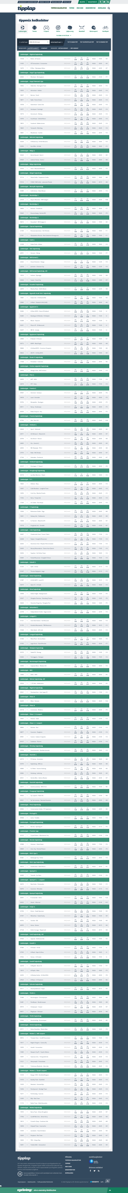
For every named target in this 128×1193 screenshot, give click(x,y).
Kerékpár (105, 31)
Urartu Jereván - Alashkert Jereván (40, 750)
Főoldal (68, 1157)
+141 (106, 902)
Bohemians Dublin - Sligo (37, 511)
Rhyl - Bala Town (35, 1098)
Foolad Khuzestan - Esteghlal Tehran (41, 558)
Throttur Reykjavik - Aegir (38, 571)
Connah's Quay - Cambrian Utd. (39, 1121)
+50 (106, 298)
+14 (106, 90)
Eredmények (70, 1170)
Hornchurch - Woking (36, 114)
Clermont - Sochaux (36, 393)
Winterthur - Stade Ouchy (38, 916)
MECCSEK (80, 8)
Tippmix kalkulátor (73, 1160)
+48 (106, 160)
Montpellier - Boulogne (37, 402)
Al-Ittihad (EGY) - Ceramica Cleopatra (41, 348)
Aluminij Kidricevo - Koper (38, 988)
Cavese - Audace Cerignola (38, 737)
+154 (106, 835)
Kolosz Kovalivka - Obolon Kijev (39, 1029)
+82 (106, 980)
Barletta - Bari (34, 727)
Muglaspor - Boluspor (37, 1011)
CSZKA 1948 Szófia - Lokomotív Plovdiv (41, 182)
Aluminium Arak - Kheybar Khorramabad (42, 544)
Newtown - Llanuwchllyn (37, 1084)
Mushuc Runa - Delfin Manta (38, 289)
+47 (106, 68)
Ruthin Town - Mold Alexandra (39, 1103)
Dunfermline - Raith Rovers (38, 866)
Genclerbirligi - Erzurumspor (38, 1020)
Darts (58, 31)
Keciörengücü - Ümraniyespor (39, 997)
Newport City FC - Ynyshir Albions (40, 1052)
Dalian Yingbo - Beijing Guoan (39, 593)
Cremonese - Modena (37, 710)
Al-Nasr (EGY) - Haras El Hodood (40, 311)
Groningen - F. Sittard (36, 466)
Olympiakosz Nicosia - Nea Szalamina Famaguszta (45, 235)
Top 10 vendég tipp (102, 42)
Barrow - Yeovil (35, 95)
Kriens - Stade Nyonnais (37, 911)
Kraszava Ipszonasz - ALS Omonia (40, 231)
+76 (106, 393)
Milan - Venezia (35, 701)
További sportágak (63, 35)
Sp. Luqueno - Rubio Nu (37, 795)
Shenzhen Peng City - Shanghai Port (40, 603)
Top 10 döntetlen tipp (87, 42)
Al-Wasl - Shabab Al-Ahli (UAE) (39, 302)
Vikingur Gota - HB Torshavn (38, 370)
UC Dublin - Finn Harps (37, 502)
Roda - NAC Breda (36, 453)
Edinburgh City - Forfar (37, 858)
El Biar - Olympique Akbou (38, 68)
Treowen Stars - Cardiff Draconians (40, 1038)
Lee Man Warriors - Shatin (38, 475)
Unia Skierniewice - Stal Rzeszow (40, 620)
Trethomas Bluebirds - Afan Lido (39, 1066)
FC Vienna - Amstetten (37, 759)
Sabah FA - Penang (36, 652)
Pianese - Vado (35, 718)
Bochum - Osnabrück (36, 208)
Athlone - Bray (34, 484)
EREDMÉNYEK (91, 8)
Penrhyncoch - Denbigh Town (39, 1089)
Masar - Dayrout (35, 320)
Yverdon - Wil (34, 920)
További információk (30, 1175)
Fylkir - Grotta (34, 566)
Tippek (67, 1163)
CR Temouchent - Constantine (39, 63)
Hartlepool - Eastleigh (37, 109)
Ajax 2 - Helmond (35, 429)
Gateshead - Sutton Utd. (37, 104)
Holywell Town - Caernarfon (38, 1126)
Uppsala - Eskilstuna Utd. (37, 939)
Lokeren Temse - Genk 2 (37, 160)
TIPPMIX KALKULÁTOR (59, 8)
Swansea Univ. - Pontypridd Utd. (39, 1057)
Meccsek (68, 1166)
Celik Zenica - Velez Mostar (38, 191)
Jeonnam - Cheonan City (37, 266)
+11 (106, 231)
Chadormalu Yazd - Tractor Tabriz (40, 534)
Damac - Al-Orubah (36, 957)
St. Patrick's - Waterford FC (38, 521)
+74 (106, 844)
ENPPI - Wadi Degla (36, 343)
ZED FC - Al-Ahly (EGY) (37, 353)
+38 (106, 275)
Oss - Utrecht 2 (35, 443)
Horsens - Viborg (35, 253)
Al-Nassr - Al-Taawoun (37, 980)
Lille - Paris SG (34, 420)
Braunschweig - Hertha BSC (38, 213)
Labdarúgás (23, 31)
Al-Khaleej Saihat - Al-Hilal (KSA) (39, 975)
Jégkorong (70, 31)
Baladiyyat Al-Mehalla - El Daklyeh (40, 316)
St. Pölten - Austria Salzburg (38, 768)
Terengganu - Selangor (37, 657)
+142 (106, 701)
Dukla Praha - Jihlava (36, 244)
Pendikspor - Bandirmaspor (38, 1002)
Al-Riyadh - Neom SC (36, 966)
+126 (106, 897)
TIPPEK (71, 8)
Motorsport (94, 31)
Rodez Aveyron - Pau (36, 411)
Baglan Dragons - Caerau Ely (39, 1042)
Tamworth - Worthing (36, 128)
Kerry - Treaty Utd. (36, 498)
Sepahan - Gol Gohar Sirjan (38, 553)
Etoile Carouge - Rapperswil (38, 930)
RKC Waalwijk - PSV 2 (36, 448)
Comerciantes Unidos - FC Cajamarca (41, 809)
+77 (106, 77)
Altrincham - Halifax (36, 90)
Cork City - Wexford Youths (38, 493)
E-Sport (46, 31)
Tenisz (34, 31)
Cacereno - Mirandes (36, 889)
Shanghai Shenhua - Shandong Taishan (41, 598)
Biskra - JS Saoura (35, 59)
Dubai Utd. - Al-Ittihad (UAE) (38, 298)
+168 (106, 200)
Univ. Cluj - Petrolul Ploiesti (38, 849)
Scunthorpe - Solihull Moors (38, 119)
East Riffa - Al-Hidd (36, 146)
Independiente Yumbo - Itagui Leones (41, 612)
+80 (106, 787)
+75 (106, 397)
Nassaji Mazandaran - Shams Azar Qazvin (42, 548)
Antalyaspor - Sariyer (36, 1007)
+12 (106, 692)
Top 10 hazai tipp (73, 42)
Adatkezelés (32, 1182)
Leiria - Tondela (35, 818)
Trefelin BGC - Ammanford (38, 1145)
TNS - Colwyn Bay (35, 1140)
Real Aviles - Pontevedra (37, 884)
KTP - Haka (34, 384)
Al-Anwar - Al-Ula (35, 947)
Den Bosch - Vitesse (36, 438)
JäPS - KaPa (34, 379)
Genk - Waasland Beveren (38, 168)
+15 (106, 86)
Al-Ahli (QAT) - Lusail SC (37, 580)
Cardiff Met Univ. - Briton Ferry (39, 1116)
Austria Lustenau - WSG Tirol (38, 787)
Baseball (82, 31)
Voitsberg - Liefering (36, 773)
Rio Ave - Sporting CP (36, 826)
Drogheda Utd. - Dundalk (37, 525)
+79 (106, 168)
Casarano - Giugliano (36, 732)
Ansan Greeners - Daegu (37, 262)
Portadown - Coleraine (37, 362)
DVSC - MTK (34, 674)
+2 (106, 311)
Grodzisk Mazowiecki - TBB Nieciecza (41, 625)
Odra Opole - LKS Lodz (37, 630)
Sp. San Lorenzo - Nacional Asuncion (41, 800)
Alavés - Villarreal (35, 902)
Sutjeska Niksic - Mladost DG (38, 666)
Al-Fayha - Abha (35, 970)
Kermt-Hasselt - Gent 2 (37, 155)
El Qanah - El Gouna (36, 339)
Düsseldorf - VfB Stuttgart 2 (38, 222)
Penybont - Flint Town (36, 1135)
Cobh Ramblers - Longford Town (39, 488)
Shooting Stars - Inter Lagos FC (39, 692)
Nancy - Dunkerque (36, 407)
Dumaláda (69, 1173)
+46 (106, 302)
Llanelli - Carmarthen (36, 1047)
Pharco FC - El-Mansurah (37, 325)
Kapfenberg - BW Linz (36, 764)
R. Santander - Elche (36, 897)
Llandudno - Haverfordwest (38, 1131)
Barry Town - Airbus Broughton (39, 1112)
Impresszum (22, 1182)
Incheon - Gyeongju (36, 275)
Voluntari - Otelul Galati (37, 844)
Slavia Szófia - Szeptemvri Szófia (40, 177)
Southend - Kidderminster (38, 123)
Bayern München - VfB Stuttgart (39, 200)
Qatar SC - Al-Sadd (36, 585)
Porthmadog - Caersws (37, 1094)
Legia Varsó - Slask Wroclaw (38, 643)
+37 (106, 280)
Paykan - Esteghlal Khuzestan (39, 539)
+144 (106, 420)
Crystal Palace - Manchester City (40, 835)
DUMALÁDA (102, 8)
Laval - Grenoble (35, 397)
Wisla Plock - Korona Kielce (38, 639)
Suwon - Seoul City (36, 280)
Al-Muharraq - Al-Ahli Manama (39, 141)
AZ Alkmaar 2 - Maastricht (38, 434)
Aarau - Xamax (35, 925)
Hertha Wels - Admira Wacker (39, 778)
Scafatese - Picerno (36, 741)
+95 (106, 674)
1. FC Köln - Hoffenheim (37, 683)
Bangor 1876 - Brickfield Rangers (40, 1075)
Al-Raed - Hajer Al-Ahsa (37, 952)
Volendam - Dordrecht (37, 457)
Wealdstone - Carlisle (36, 133)
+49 (106, 59)
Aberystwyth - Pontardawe (38, 1061)
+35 (106, 683)
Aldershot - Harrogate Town (38, 86)
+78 (106, 466)
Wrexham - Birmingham (37, 77)
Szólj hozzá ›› (67, 58)
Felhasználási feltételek (45, 1182)
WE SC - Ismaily (35, 330)
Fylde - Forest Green (36, 100)
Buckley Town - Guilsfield (37, 1079)
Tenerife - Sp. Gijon (36, 875)
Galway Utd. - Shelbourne (38, 516)
